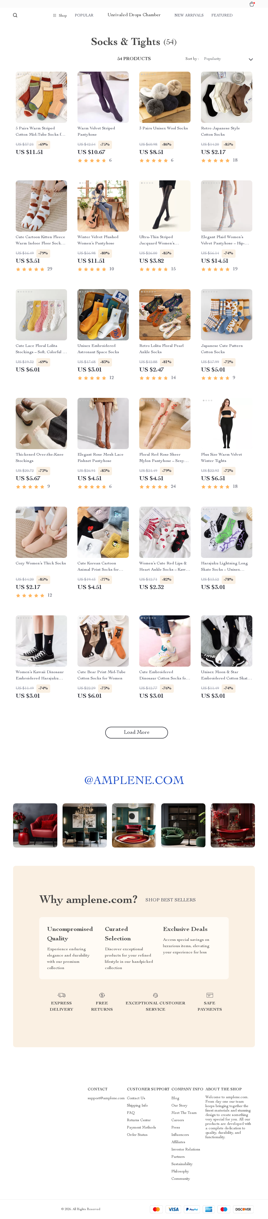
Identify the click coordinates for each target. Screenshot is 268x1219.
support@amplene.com (106, 1098)
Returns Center (139, 1120)
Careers (177, 1120)
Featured (222, 16)
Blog (175, 1098)
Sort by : (192, 59)
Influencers (180, 1135)
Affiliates (178, 1142)
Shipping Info (137, 1106)
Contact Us (136, 1098)
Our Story (179, 1106)
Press (175, 1128)
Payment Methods (141, 1128)
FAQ (131, 1113)
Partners (178, 1157)
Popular (84, 16)
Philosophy (180, 1172)
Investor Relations (185, 1150)
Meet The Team (184, 1113)
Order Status (137, 1135)
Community (180, 1179)
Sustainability (182, 1164)
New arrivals (189, 16)
